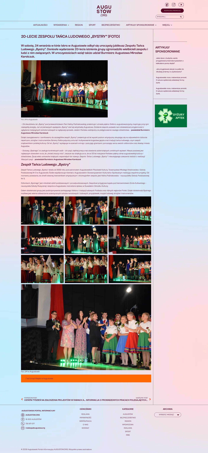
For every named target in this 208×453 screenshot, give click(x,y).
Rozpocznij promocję (172, 10)
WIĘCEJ (166, 25)
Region (79, 25)
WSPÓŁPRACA (85, 421)
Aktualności (40, 25)
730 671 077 (30, 424)
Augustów (128, 414)
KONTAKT (85, 428)
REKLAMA (85, 414)
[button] (61, 25)
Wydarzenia (60, 25)
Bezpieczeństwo (111, 25)
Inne (128, 435)
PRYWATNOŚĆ (85, 418)
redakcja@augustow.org (35, 428)
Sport (92, 25)
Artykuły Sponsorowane (140, 25)
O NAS (85, 425)
